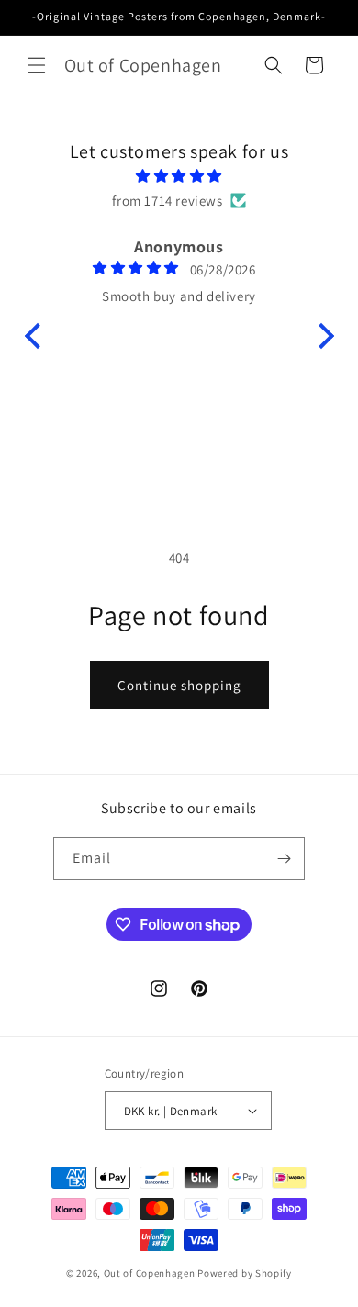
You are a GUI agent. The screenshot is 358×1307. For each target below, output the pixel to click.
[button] (37, 65)
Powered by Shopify (244, 1273)
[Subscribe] (283, 858)
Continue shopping (179, 685)
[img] (179, 175)
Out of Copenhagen (150, 1273)
